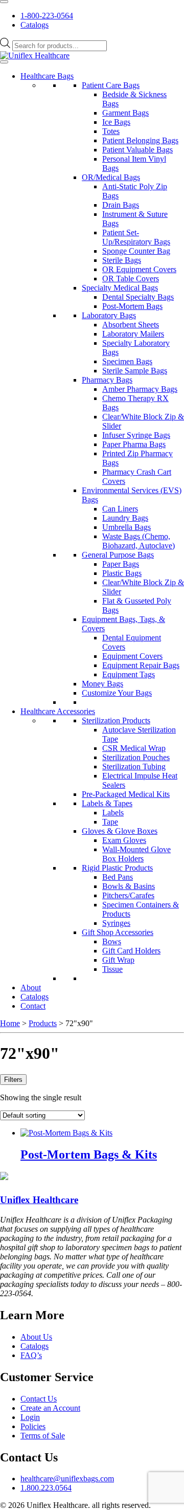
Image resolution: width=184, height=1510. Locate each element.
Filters (13, 1079)
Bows (111, 941)
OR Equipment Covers (139, 269)
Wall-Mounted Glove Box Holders (136, 854)
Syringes (116, 923)
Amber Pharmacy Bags (139, 389)
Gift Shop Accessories (117, 932)
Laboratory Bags (109, 315)
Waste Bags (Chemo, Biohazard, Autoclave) (138, 541)
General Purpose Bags (118, 554)
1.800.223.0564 (46, 1487)
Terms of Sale (42, 1435)
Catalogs (34, 24)
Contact (32, 1006)
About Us (36, 1337)
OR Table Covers (130, 278)
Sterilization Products (116, 720)
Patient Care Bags (111, 85)
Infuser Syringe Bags (136, 435)
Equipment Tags (128, 674)
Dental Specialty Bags (138, 297)
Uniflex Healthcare (39, 1199)
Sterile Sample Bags (134, 370)
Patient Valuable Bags (137, 149)
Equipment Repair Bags (140, 665)
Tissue (112, 969)
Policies (32, 1426)
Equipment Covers (132, 656)
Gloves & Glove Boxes (119, 831)
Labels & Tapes (107, 803)
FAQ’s (31, 1355)
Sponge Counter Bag (136, 251)
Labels (113, 812)
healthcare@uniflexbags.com (67, 1478)
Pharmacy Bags (107, 379)
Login (30, 1417)
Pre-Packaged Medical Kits (126, 794)
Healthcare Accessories (57, 711)
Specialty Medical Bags (120, 287)
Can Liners (120, 508)
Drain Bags (120, 205)
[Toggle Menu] (4, 1)
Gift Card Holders (131, 950)
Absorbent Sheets (130, 324)
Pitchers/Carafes (128, 895)
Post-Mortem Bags (132, 306)
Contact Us (38, 1398)
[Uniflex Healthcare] (35, 55)
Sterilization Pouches (136, 757)
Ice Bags (116, 122)
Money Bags (102, 683)
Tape (110, 821)
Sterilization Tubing (134, 766)
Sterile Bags (121, 260)
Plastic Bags (122, 573)
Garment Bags (125, 112)
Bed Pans (117, 877)
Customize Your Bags (117, 693)
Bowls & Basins (128, 886)
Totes (111, 131)
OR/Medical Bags (111, 177)
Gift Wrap (118, 960)
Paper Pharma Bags (134, 444)
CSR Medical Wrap (134, 748)
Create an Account (50, 1408)
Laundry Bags (125, 518)
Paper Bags (120, 564)
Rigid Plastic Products (117, 867)
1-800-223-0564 (46, 15)
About (30, 987)
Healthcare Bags (47, 76)
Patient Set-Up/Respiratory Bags (136, 237)
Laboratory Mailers (133, 333)
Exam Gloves (124, 840)
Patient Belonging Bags (140, 140)
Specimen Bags (127, 361)
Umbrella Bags (126, 527)
